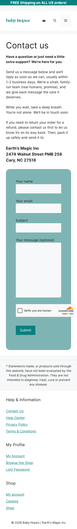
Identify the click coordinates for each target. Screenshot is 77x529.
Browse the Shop (19, 463)
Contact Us (15, 411)
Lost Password (18, 470)
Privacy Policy (17, 425)
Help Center (15, 418)
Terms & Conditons (21, 431)
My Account (15, 456)
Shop (10, 508)
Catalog (12, 501)
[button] (54, 21)
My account (15, 494)
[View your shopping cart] (43, 21)
